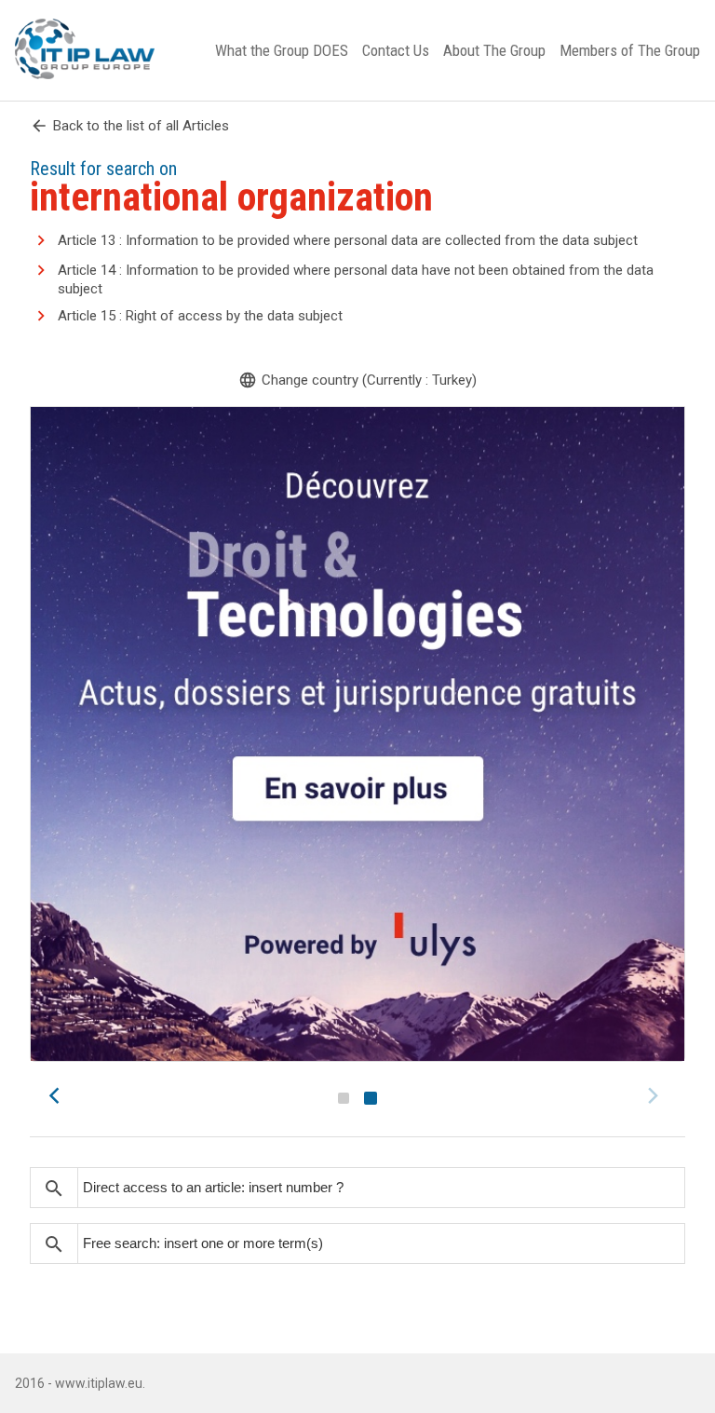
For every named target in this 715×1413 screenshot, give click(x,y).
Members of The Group (630, 50)
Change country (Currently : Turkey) (357, 380)
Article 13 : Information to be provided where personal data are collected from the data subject (348, 240)
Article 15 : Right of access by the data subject (200, 315)
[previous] (59, 1095)
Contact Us (395, 50)
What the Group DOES (281, 50)
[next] (655, 1095)
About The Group (494, 50)
